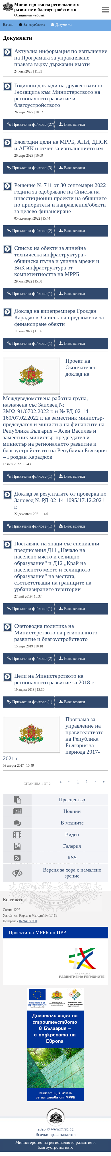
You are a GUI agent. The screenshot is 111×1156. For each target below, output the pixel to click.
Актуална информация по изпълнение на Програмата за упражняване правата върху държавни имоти (60, 60)
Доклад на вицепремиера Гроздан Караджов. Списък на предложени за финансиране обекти (59, 320)
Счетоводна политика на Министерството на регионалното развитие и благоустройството (55, 635)
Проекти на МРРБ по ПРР (37, 932)
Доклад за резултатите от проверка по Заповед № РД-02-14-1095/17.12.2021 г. (60, 503)
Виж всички (74, 124)
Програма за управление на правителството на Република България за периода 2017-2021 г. (53, 742)
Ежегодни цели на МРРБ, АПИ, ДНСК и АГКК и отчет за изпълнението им (60, 148)
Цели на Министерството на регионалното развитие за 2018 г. (54, 682)
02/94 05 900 (28, 921)
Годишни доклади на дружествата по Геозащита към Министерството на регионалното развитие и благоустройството (59, 98)
